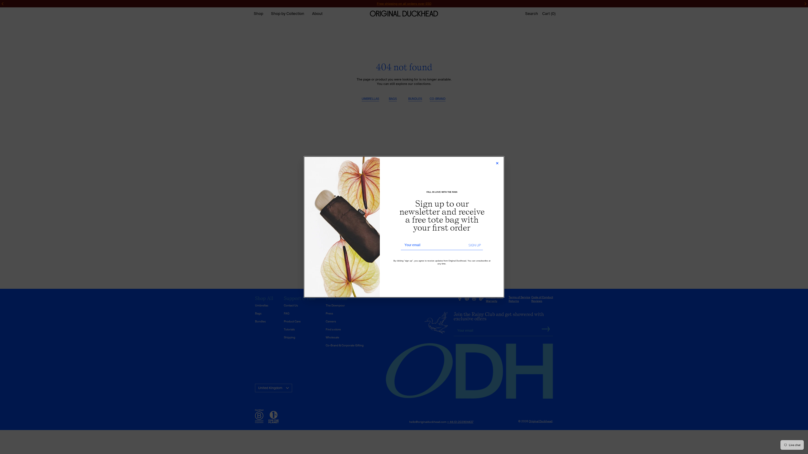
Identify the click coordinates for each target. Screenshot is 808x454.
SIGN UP (474, 245)
